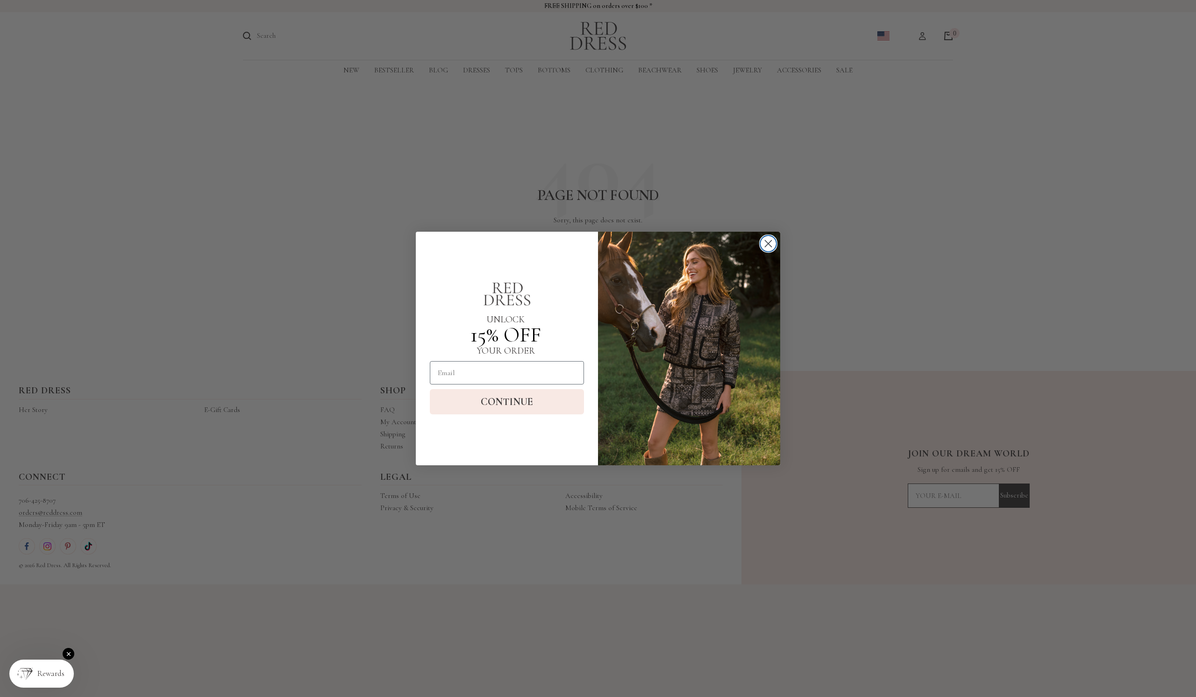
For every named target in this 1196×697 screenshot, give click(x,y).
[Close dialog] (768, 243)
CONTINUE (507, 402)
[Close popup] (68, 654)
